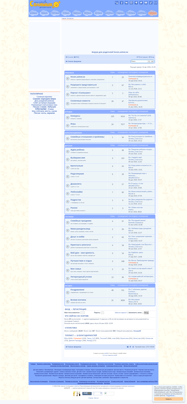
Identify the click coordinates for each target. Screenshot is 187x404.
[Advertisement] (109, 35)
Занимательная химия (41, 373)
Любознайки (77, 192)
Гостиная (69, 217)
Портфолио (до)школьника (43, 375)
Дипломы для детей (71, 375)
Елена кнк (132, 239)
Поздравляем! (77, 290)
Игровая (68, 112)
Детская (68, 146)
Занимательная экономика (142, 371)
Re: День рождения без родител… (141, 199)
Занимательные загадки (93, 371)
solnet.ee (77, 386)
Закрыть (169, 399)
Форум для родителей (130, 366)
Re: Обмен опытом (135, 207)
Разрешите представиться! (84, 85)
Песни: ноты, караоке (44, 113)
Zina (129, 270)
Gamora (131, 118)
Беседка (68, 286)
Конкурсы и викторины (44, 364)
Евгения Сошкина (135, 222)
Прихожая (69, 73)
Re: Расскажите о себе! (137, 84)
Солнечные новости (80, 101)
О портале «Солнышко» (56, 381)
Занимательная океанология (92, 373)
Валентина (132, 294)
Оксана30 (137, 331)
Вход (67, 309)
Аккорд (89, 340)
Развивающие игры (58, 364)
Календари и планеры (83, 369)
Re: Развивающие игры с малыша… (137, 174)
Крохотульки (77, 166)
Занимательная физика (56, 373)
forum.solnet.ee (78, 77)
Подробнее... (171, 395)
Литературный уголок (81, 277)
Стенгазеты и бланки (146, 373)
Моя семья (76, 269)
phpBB (106, 353)
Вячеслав (137, 338)
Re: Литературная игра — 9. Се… (140, 123)
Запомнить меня (135, 312)
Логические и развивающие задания (47, 371)
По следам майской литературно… (141, 276)
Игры (73, 124)
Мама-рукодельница (80, 229)
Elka (130, 87)
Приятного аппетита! (81, 245)
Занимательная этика (109, 371)
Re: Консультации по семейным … (141, 136)
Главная (64, 18)
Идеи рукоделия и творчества (119, 377)
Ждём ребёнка (77, 150)
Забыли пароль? (121, 312)
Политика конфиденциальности (140, 76)
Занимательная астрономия (73, 373)
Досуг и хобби (77, 237)
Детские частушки (106, 373)
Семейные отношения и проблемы (87, 137)
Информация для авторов (87, 381)
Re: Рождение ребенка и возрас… (141, 149)
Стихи (51, 109)
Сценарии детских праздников (59, 366)
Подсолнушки (77, 174)
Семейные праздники (81, 221)
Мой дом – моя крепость (82, 253)
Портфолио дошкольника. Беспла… (138, 101)
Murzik (130, 194)
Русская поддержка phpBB (110, 355)
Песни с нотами (118, 373)
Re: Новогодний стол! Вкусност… (140, 244)
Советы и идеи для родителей (142, 375)
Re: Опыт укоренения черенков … (141, 236)
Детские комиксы (38, 369)
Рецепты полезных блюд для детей (70, 377)
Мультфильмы (49, 369)
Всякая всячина (78, 300)
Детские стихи (81, 371)
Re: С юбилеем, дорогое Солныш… (137, 290)
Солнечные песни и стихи (114, 366)
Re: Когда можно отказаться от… (140, 165)
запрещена (131, 386)
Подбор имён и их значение (123, 375)
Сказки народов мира (44, 99)
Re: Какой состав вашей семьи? (140, 268)
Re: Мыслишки (134, 299)
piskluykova (132, 94)
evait (130, 210)
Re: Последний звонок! (137, 220)
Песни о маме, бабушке (44, 107)
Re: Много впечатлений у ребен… (141, 191)
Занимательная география (124, 371)
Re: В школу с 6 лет (135, 183)
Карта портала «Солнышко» (39, 381)
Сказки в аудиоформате (131, 373)
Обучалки (40, 109)
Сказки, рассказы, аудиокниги (96, 366)
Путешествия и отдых (81, 261)
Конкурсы (75, 116)
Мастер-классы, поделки (77, 366)
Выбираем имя (78, 158)
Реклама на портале (71, 381)
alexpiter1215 (133, 178)
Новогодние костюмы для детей (104, 375)
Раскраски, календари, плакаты (124, 364)
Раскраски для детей (131, 369)
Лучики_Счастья (134, 139)
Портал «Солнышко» (81, 93)
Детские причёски (86, 377)
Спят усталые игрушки (44, 103)
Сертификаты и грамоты (85, 375)
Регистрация (79, 309)
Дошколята (76, 184)
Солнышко (132, 79)
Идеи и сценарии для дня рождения (102, 369)
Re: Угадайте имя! (135, 157)
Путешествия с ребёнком (101, 377)
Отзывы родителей (117, 381)
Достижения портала (103, 381)
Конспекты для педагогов (105, 364)
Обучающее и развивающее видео (65, 369)
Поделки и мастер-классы (146, 369)
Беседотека (70, 18)
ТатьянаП (103, 338)
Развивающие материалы (88, 364)
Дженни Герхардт (75, 340)
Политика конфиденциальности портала (90, 383)
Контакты (107, 383)
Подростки (76, 200)
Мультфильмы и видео (72, 364)
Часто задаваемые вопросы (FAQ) (147, 381)
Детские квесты (119, 369)
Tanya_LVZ (132, 302)
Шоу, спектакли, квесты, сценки (44, 111)
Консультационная (73, 133)
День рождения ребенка (44, 101)
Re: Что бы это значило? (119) (139, 115)
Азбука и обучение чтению (68, 371)
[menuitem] (76, 57)
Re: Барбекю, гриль (135, 252)
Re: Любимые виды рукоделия (139, 228)
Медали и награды (58, 375)
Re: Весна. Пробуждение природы (141, 260)
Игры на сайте (133, 92)
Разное (74, 208)
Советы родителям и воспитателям (146, 364)
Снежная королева (44, 97)
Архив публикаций (129, 381)
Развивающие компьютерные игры (44, 105)
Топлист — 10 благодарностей (81, 335)
